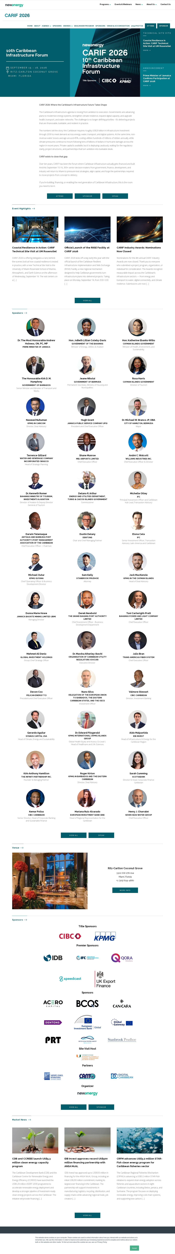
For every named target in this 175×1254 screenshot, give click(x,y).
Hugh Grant (87, 420)
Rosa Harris (138, 378)
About (37, 26)
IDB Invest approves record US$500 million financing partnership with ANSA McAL (86, 1162)
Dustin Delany (87, 534)
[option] (105, 62)
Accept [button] (134, 1248)
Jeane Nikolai (87, 378)
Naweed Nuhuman (36, 420)
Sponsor (163, 26)
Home (30, 26)
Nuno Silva (87, 691)
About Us (151, 4)
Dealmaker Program (84, 26)
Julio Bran (138, 653)
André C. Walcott (138, 455)
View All (87, 300)
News (138, 4)
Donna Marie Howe (36, 613)
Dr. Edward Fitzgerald (87, 732)
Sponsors (100, 26)
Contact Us (166, 4)
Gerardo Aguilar (36, 732)
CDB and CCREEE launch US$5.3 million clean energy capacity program (31, 1162)
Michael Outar (36, 575)
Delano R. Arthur (87, 493)
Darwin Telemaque (36, 534)
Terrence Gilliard (36, 455)
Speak (115, 196)
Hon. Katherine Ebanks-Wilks (138, 340)
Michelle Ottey (138, 493)
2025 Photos (137, 26)
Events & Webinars (123, 4)
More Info (125, 890)
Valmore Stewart (138, 691)
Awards (67, 26)
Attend (150, 26)
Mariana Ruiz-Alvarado (87, 811)
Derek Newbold (87, 613)
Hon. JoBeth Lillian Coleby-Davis (87, 340)
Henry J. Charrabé (138, 811)
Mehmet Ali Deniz (36, 653)
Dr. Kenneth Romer (36, 493)
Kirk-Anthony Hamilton (36, 773)
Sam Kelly (87, 575)
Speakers (57, 26)
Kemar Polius (36, 811)
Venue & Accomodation (118, 26)
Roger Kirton (87, 773)
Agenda (45, 26)
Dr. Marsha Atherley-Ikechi (87, 653)
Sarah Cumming (138, 773)
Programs (104, 4)
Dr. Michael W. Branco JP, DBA (138, 420)
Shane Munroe (87, 455)
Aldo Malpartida (138, 732)
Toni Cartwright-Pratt (138, 613)
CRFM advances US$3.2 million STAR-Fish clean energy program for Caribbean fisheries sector (139, 1162)
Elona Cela (138, 534)
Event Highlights (21, 208)
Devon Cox (36, 691)
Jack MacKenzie (138, 575)
